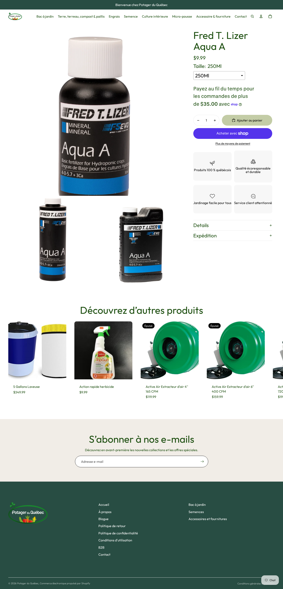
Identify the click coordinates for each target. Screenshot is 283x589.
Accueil (103, 504)
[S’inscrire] (202, 461)
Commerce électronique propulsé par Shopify (65, 583)
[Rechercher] (252, 16)
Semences (196, 512)
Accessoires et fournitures (208, 519)
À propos (104, 512)
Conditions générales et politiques (256, 583)
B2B (101, 547)
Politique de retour (112, 526)
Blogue (103, 519)
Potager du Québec (28, 583)
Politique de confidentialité (118, 533)
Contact (104, 554)
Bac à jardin (197, 504)
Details (201, 225)
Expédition (205, 235)
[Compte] (261, 16)
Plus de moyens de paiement (232, 143)
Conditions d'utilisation (115, 540)
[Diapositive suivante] (271, 362)
